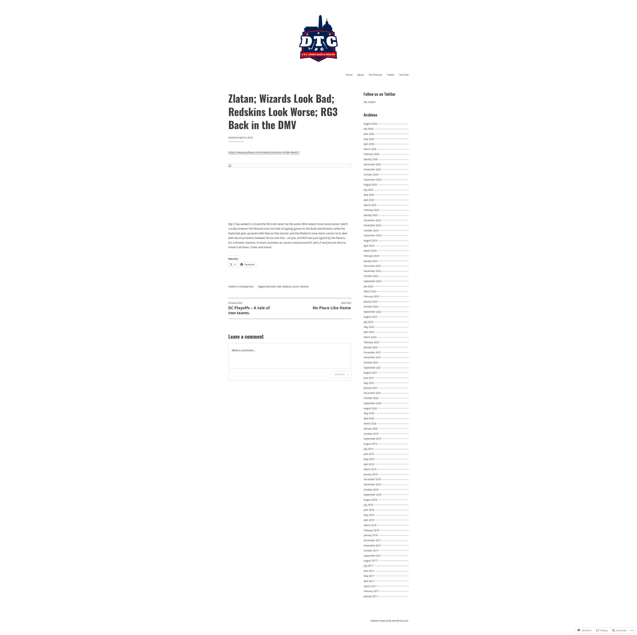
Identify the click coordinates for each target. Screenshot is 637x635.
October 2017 (371, 550)
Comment (339, 374)
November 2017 (372, 545)
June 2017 (369, 570)
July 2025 (368, 189)
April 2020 (369, 418)
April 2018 (369, 520)
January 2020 (371, 428)
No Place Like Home (332, 305)
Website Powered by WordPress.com (389, 620)
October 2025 (371, 174)
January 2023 (371, 301)
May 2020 (369, 413)
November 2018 (372, 484)
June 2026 (369, 133)
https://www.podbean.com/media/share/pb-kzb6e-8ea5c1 (264, 152)
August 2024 (370, 240)
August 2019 (370, 443)
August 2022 (370, 316)
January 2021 (371, 387)
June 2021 (369, 377)
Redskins (286, 286)
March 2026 (370, 149)
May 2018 (369, 515)
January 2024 (371, 260)
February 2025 (371, 210)
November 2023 (372, 271)
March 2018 (370, 525)
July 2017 (368, 565)
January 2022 (371, 347)
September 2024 (372, 235)
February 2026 (371, 154)
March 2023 (370, 291)
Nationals (271, 286)
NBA (279, 286)
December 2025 (372, 164)
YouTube (404, 74)
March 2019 (370, 469)
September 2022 (372, 311)
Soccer (295, 286)
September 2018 (372, 494)
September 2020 (372, 403)
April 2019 (369, 464)
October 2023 (371, 276)
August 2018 (370, 499)
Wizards (304, 286)
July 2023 (368, 286)
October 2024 (371, 230)
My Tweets (370, 102)
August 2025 (370, 184)
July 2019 (368, 448)
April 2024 (369, 245)
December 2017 (372, 540)
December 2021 (372, 352)
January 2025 (371, 215)
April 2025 (369, 199)
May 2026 (369, 139)
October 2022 (371, 306)
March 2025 (370, 205)
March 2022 (370, 337)
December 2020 (372, 393)
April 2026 (369, 144)
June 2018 (369, 509)
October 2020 (371, 398)
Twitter (390, 74)
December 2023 (372, 265)
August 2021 (370, 372)
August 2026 (370, 123)
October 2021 (371, 362)
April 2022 (369, 332)
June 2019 (369, 453)
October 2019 (371, 433)
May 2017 (369, 575)
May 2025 (369, 194)
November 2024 (372, 225)
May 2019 (369, 459)
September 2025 (372, 179)
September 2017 (372, 555)
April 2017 (369, 581)
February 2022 (371, 342)
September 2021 (372, 367)
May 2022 (369, 327)
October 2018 (371, 489)
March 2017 (370, 586)
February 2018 (371, 530)
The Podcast (375, 74)
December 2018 (372, 479)
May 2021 (369, 382)
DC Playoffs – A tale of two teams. (249, 308)
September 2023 (372, 281)
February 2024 (371, 255)
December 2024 (372, 220)
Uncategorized (246, 286)
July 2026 (368, 128)
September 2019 (372, 438)
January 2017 (371, 596)
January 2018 (371, 535)
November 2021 (372, 357)
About (360, 74)
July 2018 (368, 504)
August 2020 (370, 408)
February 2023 (371, 296)
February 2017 (371, 591)
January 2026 (371, 159)
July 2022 (368, 321)
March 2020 (370, 423)
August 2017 (370, 560)
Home (349, 74)
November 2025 (372, 169)
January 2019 (371, 474)
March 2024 (370, 250)
